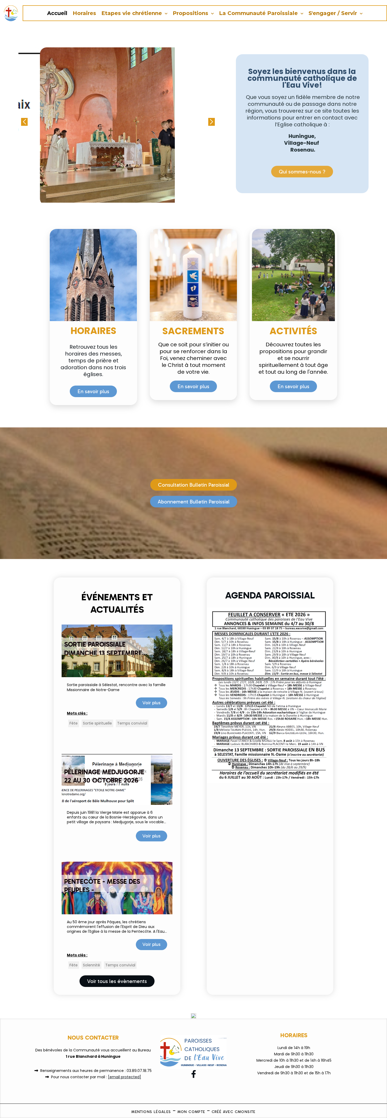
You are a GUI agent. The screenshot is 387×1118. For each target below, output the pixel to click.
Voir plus (151, 703)
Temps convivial (132, 723)
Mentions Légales (151, 1112)
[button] (211, 122)
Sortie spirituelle (97, 723)
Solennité (91, 965)
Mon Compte (191, 1112)
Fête (74, 723)
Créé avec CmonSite (234, 1112)
